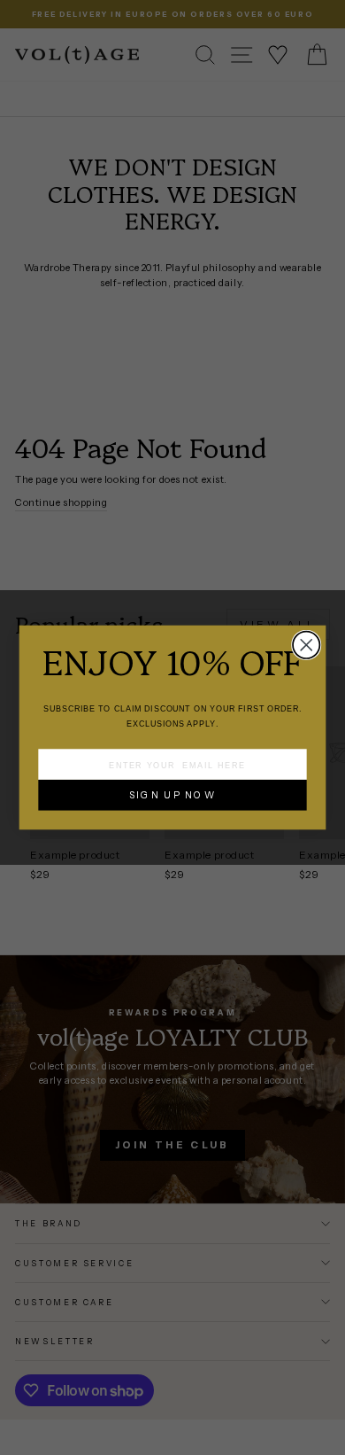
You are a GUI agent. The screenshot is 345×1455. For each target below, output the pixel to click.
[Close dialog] (306, 645)
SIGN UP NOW (173, 794)
